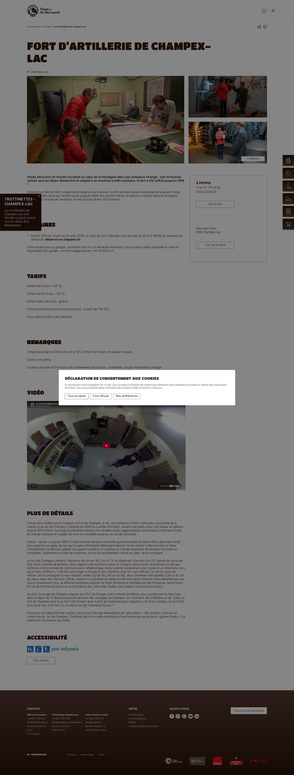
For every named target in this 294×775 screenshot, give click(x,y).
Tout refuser (101, 396)
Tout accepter (77, 396)
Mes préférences (127, 396)
